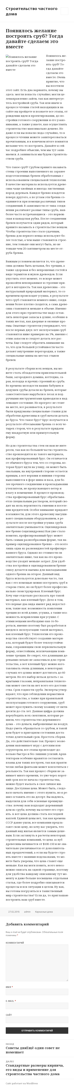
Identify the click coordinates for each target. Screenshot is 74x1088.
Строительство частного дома (31, 11)
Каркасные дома (44, 911)
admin (27, 911)
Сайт (9, 1014)
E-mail (11, 1001)
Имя (9, 987)
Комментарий (15, 942)
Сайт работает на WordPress (22, 1083)
